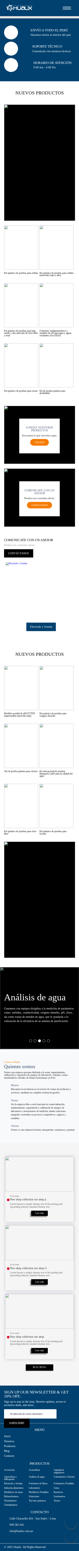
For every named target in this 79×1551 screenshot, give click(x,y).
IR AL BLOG (39, 1367)
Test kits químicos (37, 1500)
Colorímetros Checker (64, 1477)
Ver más (40, 442)
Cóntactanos (39, 505)
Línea (56, 1488)
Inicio (7, 1436)
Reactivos (58, 1492)
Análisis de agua (37, 1477)
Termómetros (10, 1500)
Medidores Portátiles (39, 1492)
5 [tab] (48, 1040)
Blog (7, 1451)
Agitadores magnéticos (59, 1471)
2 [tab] (35, 1040)
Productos (9, 1446)
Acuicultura (34, 1470)
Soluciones (34, 1496)
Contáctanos (18, 553)
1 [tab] (30, 1040)
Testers (57, 1500)
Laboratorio (34, 1488)
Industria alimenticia (13, 1488)
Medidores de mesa (13, 1492)
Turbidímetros (11, 1505)
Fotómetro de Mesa (38, 1483)
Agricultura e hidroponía (10, 1478)
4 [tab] (44, 1040)
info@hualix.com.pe (21, 1531)
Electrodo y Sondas (13, 1483)
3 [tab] (39, 1040)
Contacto (9, 1456)
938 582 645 (17, 1524)
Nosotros (9, 1441)
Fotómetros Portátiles (64, 1483)
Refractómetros (11, 1496)
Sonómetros (59, 1496)
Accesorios (9, 1470)
